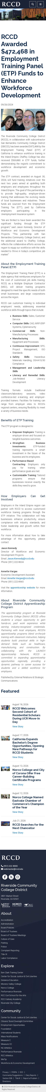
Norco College (7, 988)
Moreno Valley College (11, 984)
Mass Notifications (9, 1036)
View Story (17, 726)
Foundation (6, 1029)
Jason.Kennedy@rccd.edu (21, 558)
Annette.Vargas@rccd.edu (21, 578)
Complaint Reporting (10, 950)
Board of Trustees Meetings (13, 935)
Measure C (6, 1040)
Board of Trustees (9, 931)
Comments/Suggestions (13, 1075)
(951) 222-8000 (10, 866)
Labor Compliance (9, 958)
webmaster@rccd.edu (13, 869)
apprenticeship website (22, 587)
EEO (21, 1072)
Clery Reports (31, 1075)
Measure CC (6, 1044)
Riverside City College (10, 1003)
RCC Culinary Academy (11, 999)
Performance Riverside (11, 991)
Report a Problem (30, 1078)
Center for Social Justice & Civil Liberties (19, 976)
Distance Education (9, 980)
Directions (7, 1081)
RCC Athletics (7, 1055)
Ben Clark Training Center (12, 972)
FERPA (14, 1072)
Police (4, 946)
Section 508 (7, 1078)
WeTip (4, 1059)
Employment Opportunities (13, 1025)
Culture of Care (7, 939)
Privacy (6, 1072)
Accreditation (7, 920)
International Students (11, 1032)
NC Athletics (6, 1048)
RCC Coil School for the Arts (13, 995)
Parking (4, 943)
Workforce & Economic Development (18, 1063)
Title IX (4, 954)
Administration (7, 924)
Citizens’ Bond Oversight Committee (17, 1021)
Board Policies (7, 927)
